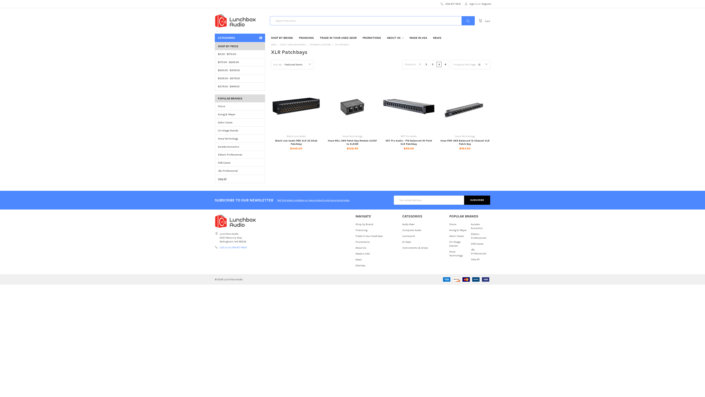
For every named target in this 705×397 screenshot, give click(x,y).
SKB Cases (224, 162)
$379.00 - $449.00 (229, 86)
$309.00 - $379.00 (229, 78)
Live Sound (408, 236)
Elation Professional (230, 154)
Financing (306, 38)
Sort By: (277, 64)
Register (486, 4)
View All (222, 178)
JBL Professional (228, 170)
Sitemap (360, 265)
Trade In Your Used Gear (338, 38)
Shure (221, 106)
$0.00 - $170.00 (227, 54)
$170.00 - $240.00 (228, 62)
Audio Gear (408, 224)
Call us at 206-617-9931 (233, 247)
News (437, 38)
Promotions (372, 38)
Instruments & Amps (415, 247)
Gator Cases (225, 122)
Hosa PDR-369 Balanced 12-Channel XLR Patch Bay (465, 142)
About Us (394, 38)
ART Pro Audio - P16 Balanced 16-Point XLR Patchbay (409, 142)
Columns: (410, 64)
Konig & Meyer (226, 114)
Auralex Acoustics (228, 146)
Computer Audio (411, 230)
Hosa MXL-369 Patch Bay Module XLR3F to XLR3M (352, 142)
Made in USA (418, 38)
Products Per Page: (464, 64)
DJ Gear (406, 242)
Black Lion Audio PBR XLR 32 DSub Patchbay (296, 142)
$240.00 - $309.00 (229, 70)
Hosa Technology (228, 138)
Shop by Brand (282, 38)
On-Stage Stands (228, 130)
